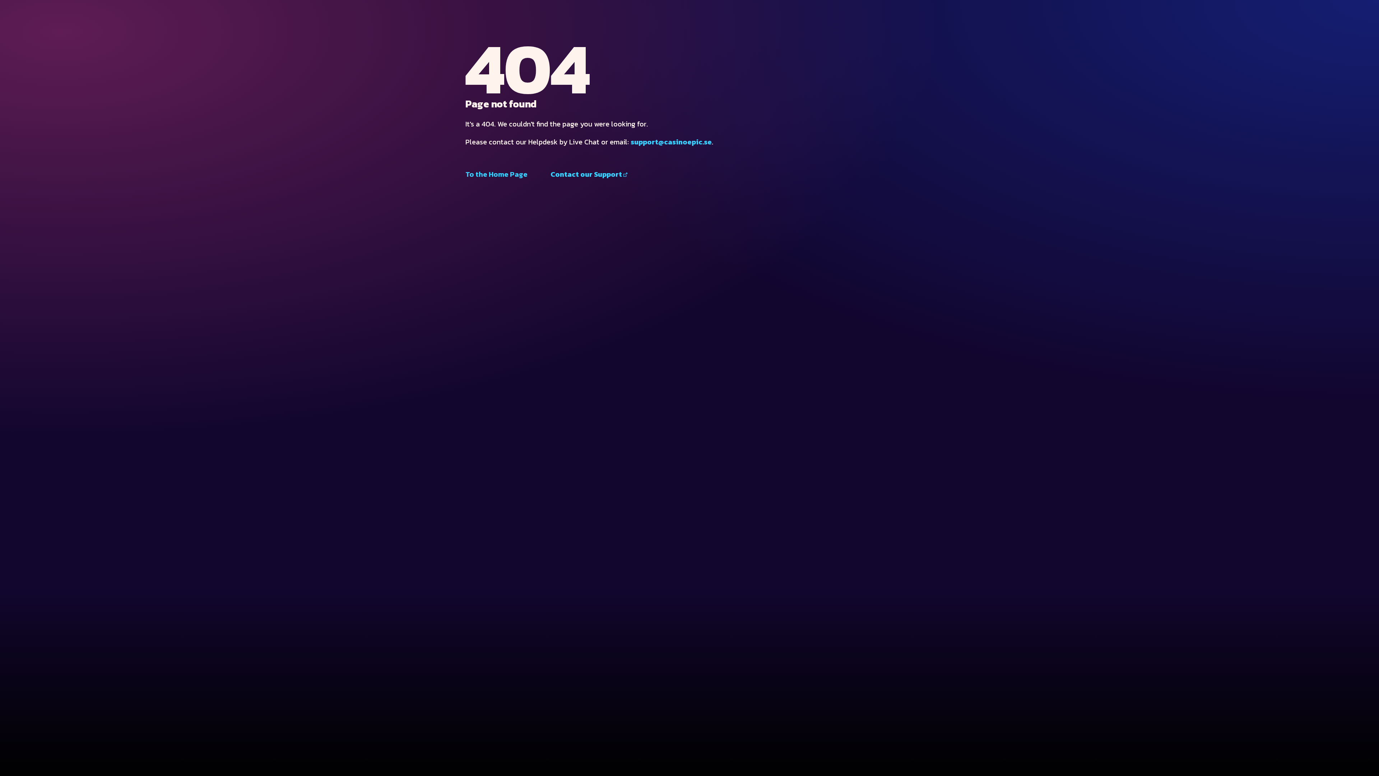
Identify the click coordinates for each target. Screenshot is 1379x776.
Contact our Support (586, 174)
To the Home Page (496, 174)
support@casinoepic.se (671, 142)
